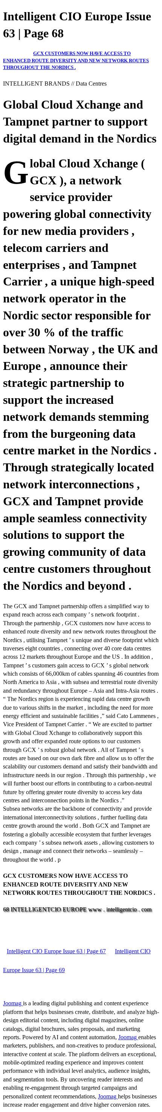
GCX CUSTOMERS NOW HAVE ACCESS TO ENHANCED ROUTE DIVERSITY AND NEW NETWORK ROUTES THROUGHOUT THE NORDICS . (76, 60)
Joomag (13, 1003)
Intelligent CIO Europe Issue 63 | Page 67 (56, 951)
